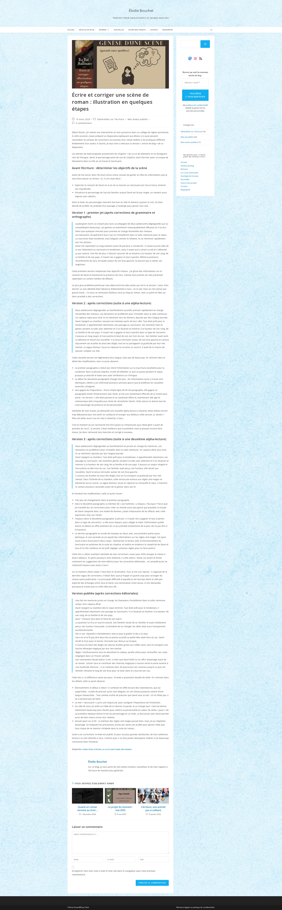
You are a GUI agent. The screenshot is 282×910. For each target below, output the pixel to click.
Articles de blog (187, 165)
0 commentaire (84, 123)
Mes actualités (187, 137)
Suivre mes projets (189, 183)
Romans (184, 169)
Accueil (184, 162)
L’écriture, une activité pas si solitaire (153, 808)
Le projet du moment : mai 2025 (120, 808)
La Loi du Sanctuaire (111, 749)
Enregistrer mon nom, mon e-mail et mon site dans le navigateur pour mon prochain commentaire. (113, 872)
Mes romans (126, 749)
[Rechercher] (205, 44)
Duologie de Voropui (190, 176)
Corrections (87, 749)
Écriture (97, 749)
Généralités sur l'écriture (110, 119)
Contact (184, 186)
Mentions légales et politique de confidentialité (195, 907)
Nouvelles (185, 179)
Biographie (185, 189)
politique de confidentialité (197, 105)
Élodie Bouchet (141, 10)
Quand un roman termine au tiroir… (87, 808)
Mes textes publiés (138, 119)
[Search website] (211, 30)
